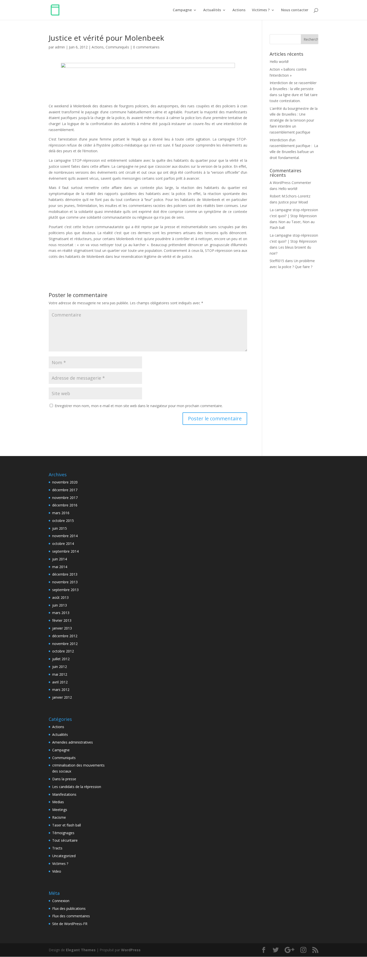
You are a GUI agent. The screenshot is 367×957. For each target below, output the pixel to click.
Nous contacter (294, 10)
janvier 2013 (62, 628)
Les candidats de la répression (76, 786)
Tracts (57, 848)
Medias (58, 801)
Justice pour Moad (293, 202)
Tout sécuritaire (65, 840)
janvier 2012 (62, 697)
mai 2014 (59, 566)
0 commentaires (146, 47)
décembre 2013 (64, 574)
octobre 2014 (63, 543)
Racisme (59, 817)
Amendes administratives (72, 742)
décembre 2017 (64, 489)
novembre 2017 (65, 497)
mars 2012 (60, 689)
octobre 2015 (63, 520)
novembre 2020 (65, 482)
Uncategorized (64, 855)
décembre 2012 (64, 636)
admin (60, 47)
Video (56, 871)
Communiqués (117, 47)
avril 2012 (60, 682)
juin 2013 (59, 605)
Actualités (212, 10)
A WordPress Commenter (290, 182)
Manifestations (64, 794)
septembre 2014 (65, 551)
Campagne (182, 10)
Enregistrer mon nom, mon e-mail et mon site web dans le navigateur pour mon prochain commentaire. (139, 405)
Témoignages (63, 832)
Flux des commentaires (71, 916)
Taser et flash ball (66, 825)
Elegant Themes (81, 950)
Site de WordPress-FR (69, 923)
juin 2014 (59, 559)
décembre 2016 (64, 505)
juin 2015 (59, 528)
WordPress (131, 950)
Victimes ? (261, 10)
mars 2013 (60, 612)
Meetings (59, 809)
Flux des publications (69, 908)
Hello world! (279, 61)
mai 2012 (59, 674)
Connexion (60, 900)
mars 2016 (60, 512)
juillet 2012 (61, 658)
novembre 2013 (65, 582)
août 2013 (60, 597)
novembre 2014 (65, 535)
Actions (238, 10)
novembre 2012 (65, 643)
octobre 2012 (63, 651)
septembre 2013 (65, 589)
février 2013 (61, 620)
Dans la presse (64, 779)
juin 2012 (59, 666)
